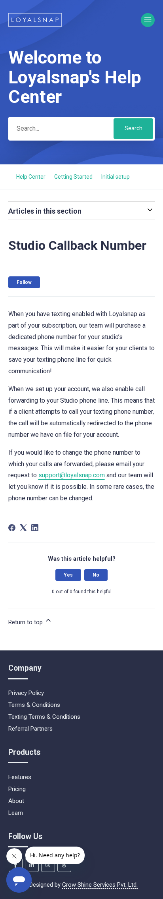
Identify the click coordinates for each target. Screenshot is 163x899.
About (16, 800)
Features (19, 777)
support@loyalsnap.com (71, 475)
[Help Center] (35, 20)
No (96, 575)
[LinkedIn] (34, 527)
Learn (15, 812)
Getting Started (73, 177)
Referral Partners (30, 728)
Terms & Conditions (34, 704)
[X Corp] (23, 527)
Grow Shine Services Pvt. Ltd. (100, 884)
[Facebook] (11, 527)
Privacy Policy (26, 692)
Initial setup (115, 177)
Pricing (17, 789)
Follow (24, 282)
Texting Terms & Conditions (44, 716)
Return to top (26, 622)
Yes (68, 575)
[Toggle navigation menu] (148, 20)
